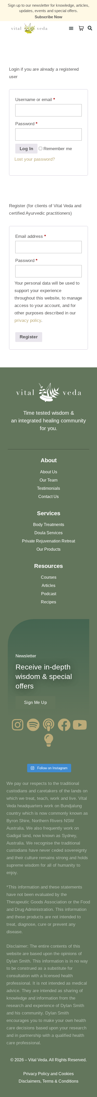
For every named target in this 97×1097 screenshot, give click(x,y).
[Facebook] (64, 724)
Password (26, 123)
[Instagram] (17, 724)
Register (29, 336)
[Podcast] (48, 724)
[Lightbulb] (48, 740)
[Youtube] (79, 724)
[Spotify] (33, 724)
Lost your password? (34, 159)
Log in (26, 148)
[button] (71, 28)
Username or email (35, 99)
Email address (30, 236)
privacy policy (27, 320)
